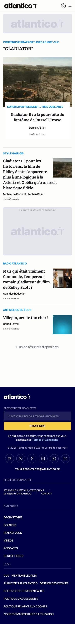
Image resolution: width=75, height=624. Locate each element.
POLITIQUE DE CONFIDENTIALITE (24, 591)
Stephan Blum (35, 194)
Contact (46, 493)
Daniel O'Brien (37, 127)
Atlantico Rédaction (14, 293)
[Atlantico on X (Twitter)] (20, 458)
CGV (6, 575)
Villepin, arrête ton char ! (25, 317)
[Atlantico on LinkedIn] (43, 458)
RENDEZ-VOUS (13, 532)
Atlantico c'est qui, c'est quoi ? (24, 490)
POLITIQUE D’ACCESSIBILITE (21, 598)
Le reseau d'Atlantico (17, 493)
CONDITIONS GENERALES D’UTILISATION (29, 614)
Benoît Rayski (11, 323)
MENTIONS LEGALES (24, 575)
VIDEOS (8, 540)
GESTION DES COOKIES (54, 583)
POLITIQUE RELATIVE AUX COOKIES (25, 606)
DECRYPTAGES (13, 517)
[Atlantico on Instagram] (54, 458)
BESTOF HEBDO (13, 555)
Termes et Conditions (45, 439)
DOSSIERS (10, 525)
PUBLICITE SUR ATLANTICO (21, 583)
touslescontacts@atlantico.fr (37, 469)
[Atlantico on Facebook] (32, 458)
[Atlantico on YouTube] (65, 458)
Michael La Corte (13, 194)
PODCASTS (11, 548)
